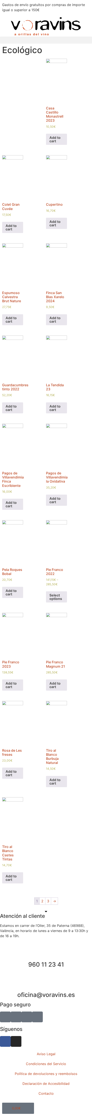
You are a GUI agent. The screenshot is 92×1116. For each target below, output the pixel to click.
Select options (55, 597)
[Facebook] (5, 1041)
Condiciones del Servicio (46, 1064)
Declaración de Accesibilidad (46, 1083)
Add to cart (55, 139)
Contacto (46, 1093)
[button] (46, 40)
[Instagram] (16, 1041)
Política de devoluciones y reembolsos (46, 1074)
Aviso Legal (46, 1054)
